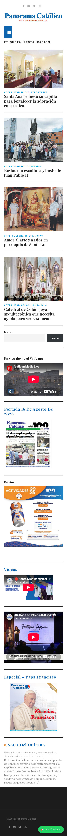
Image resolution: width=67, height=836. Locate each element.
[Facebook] (23, 6)
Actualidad (12, 92)
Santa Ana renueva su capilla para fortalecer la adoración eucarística (30, 101)
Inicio (25, 92)
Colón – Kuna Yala (34, 305)
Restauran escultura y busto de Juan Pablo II (32, 173)
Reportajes (39, 92)
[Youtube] (39, 6)
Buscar (8, 332)
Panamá (36, 166)
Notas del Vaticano (26, 744)
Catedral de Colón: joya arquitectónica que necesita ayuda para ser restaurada (29, 314)
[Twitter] (34, 6)
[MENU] (8, 32)
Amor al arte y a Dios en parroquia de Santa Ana (26, 242)
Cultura (18, 236)
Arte (7, 236)
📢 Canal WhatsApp (51, 829)
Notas (39, 236)
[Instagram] (28, 6)
